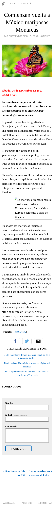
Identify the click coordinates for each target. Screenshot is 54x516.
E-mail (16, 415)
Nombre (9, 403)
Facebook (15, 341)
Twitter (27, 341)
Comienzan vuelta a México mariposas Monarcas (27, 22)
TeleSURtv (19, 331)
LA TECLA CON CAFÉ (20, 3)
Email (38, 341)
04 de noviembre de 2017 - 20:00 (21, 36)
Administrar (45, 503)
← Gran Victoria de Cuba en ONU (14, 473)
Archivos (27, 503)
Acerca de (9, 503)
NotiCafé (45, 36)
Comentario (11, 426)
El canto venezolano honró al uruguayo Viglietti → (40, 473)
